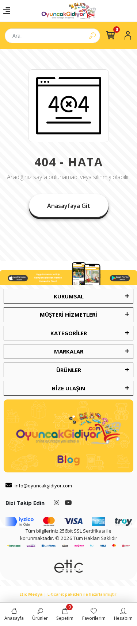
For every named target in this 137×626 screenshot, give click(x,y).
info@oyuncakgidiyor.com (43, 485)
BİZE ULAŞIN (68, 388)
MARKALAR (68, 351)
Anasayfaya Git (68, 206)
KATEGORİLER (68, 333)
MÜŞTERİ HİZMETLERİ (68, 314)
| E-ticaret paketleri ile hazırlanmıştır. (68, 594)
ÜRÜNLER (68, 370)
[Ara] (92, 35)
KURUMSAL (69, 296)
